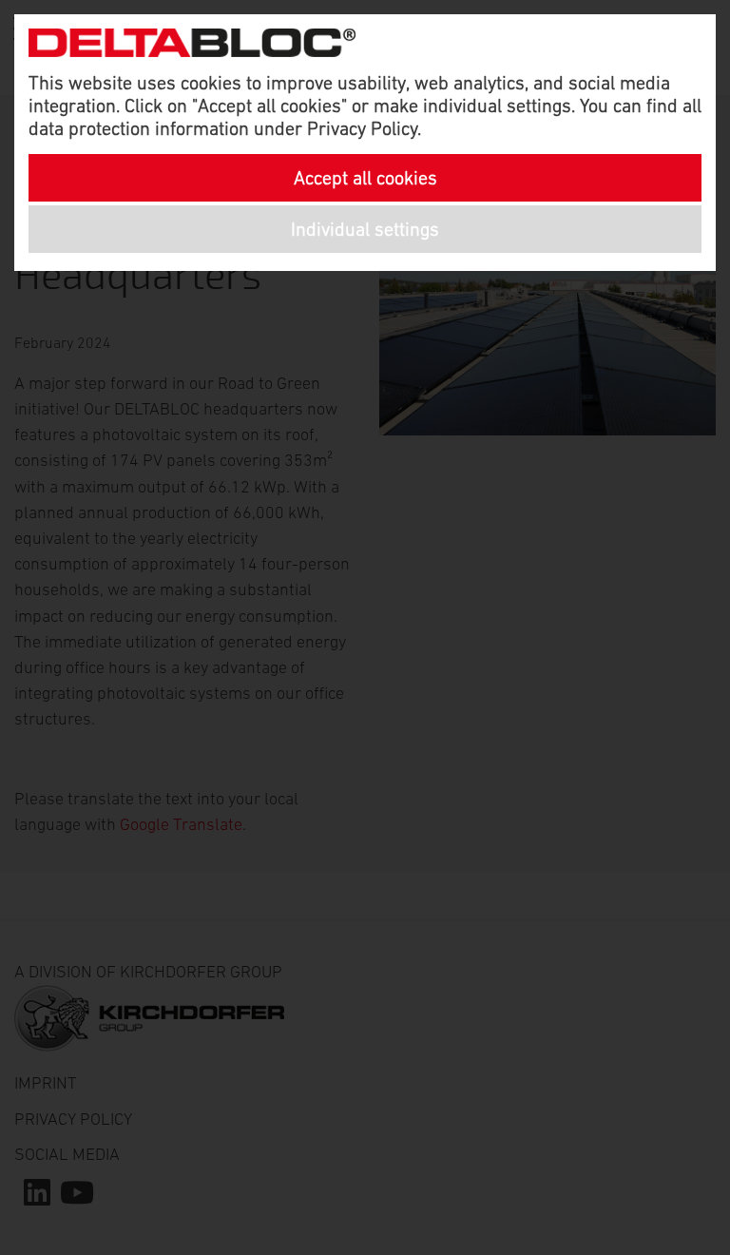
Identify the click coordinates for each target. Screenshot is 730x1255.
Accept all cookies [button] (365, 177)
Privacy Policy (362, 128)
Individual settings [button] (365, 229)
